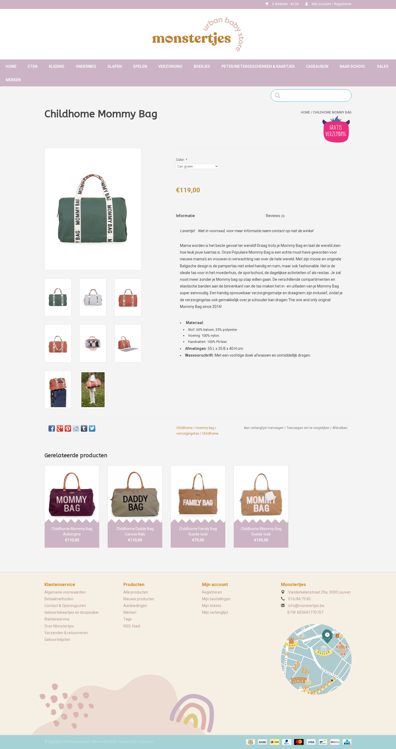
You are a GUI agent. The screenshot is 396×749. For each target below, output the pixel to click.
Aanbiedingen (135, 606)
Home (11, 66)
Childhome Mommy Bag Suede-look (261, 531)
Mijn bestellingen (216, 599)
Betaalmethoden (58, 599)
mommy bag (205, 428)
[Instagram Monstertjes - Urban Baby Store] (67, 4)
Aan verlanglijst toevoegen (264, 428)
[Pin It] (68, 428)
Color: (181, 160)
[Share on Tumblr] (84, 428)
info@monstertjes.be (306, 606)
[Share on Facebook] (51, 428)
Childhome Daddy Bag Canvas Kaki (135, 531)
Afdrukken (340, 428)
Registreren (212, 592)
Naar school (353, 66)
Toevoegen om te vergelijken (308, 428)
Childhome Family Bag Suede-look (198, 531)
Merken (13, 80)
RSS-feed (131, 626)
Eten (32, 66)
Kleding (56, 66)
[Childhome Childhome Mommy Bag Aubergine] (71, 494)
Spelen (140, 66)
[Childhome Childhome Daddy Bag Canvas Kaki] (134, 494)
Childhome (184, 428)
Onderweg (86, 66)
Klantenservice (57, 619)
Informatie (185, 216)
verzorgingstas (187, 433)
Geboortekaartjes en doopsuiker (71, 612)
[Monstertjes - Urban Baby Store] (198, 34)
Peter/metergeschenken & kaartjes (258, 66)
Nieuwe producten (138, 599)
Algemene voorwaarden (65, 592)
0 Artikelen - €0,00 (285, 4)
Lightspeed (145, 742)
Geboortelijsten (57, 639)
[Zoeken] (279, 95)
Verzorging (170, 66)
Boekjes (202, 66)
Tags (127, 619)
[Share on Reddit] (76, 428)
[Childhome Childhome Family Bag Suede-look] (198, 494)
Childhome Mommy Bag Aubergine (71, 531)
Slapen (114, 66)
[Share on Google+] (60, 428)
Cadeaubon (317, 66)
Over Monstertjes (59, 626)
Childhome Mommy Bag (332, 112)
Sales (382, 66)
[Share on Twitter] (92, 428)
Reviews (275, 216)
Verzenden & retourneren (66, 633)
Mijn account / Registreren (331, 4)
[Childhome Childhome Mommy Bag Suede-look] (261, 494)
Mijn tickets (211, 606)
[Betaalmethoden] (250, 742)
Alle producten (135, 592)
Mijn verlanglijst (215, 612)
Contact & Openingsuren (65, 606)
